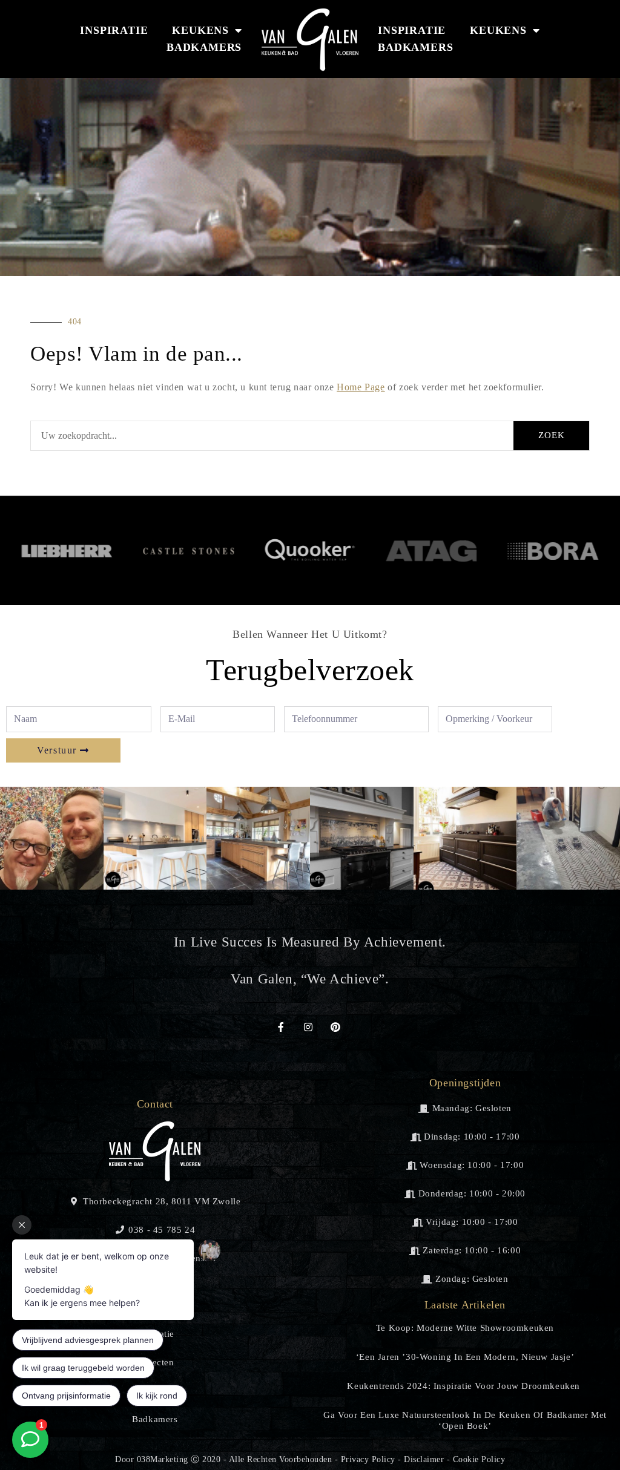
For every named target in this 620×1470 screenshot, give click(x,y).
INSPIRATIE (114, 30)
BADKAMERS (204, 47)
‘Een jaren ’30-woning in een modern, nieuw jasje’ (465, 1357)
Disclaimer (424, 1459)
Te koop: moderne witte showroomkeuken (465, 1328)
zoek (551, 435)
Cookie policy (479, 1459)
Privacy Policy (368, 1459)
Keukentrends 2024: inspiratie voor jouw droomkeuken (464, 1386)
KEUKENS (200, 30)
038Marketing (162, 1459)
